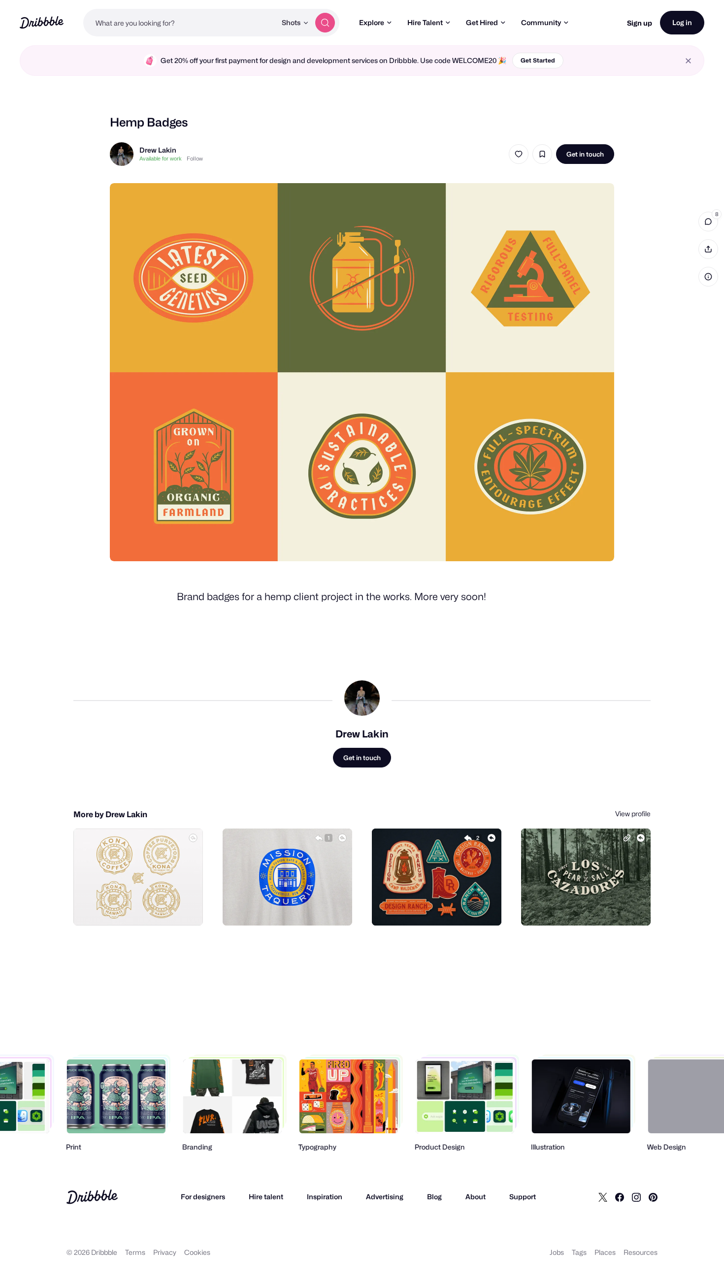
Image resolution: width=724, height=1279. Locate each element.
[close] (688, 60)
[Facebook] (619, 1196)
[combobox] (180, 22)
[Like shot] (518, 154)
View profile (633, 813)
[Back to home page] (42, 22)
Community (541, 22)
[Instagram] (636, 1196)
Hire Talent (425, 22)
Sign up (639, 23)
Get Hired (482, 22)
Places (605, 1252)
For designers (203, 1196)
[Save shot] (542, 154)
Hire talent (266, 1196)
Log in (682, 22)
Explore (371, 22)
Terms (135, 1252)
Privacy (164, 1252)
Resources (641, 1252)
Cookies (197, 1252)
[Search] (325, 22)
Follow (195, 158)
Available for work (160, 158)
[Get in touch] (145, 907)
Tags (579, 1252)
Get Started (538, 60)
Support (522, 1196)
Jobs (557, 1252)
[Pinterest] (653, 1196)
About (475, 1196)
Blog (434, 1196)
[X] (602, 1196)
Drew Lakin (157, 150)
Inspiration (324, 1196)
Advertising (384, 1196)
